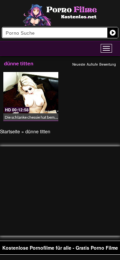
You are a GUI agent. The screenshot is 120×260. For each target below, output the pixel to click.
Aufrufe (92, 64)
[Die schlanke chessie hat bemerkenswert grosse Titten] (30, 92)
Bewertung (107, 64)
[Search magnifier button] (112, 32)
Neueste (78, 64)
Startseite (10, 131)
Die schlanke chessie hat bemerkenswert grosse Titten (51, 117)
